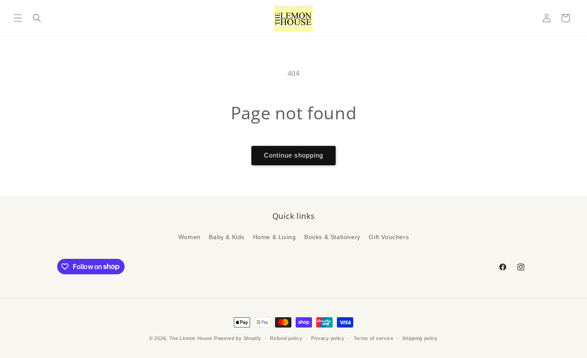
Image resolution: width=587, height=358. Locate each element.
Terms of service (374, 337)
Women (189, 237)
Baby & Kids (227, 237)
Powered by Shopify (237, 338)
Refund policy (286, 337)
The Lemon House (191, 338)
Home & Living (274, 237)
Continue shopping (293, 155)
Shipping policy (420, 337)
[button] (18, 18)
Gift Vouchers (389, 237)
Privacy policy (328, 337)
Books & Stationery (332, 237)
